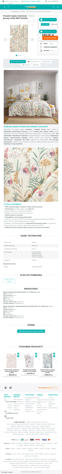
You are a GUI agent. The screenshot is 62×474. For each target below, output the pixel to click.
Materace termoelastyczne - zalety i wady (40, 463)
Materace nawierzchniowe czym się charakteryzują (43, 461)
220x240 (47, 448)
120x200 (49, 443)
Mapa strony (28, 409)
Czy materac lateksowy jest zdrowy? (22, 467)
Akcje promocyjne (42, 407)
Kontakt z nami (29, 411)
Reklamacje (17, 409)
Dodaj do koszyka (50, 38)
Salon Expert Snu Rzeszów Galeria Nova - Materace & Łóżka (23, 424)
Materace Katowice (44, 426)
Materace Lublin (50, 428)
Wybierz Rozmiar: (47, 19)
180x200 (26, 445)
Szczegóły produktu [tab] (18, 61)
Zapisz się (54, 387)
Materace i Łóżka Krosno (32, 426)
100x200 (43, 443)
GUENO (13, 443)
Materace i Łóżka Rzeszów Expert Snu (37, 422)
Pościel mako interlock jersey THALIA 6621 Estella (11, 371)
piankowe (53, 454)
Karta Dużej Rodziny (42, 400)
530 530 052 (55, 1)
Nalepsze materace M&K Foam (18, 463)
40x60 (19, 454)
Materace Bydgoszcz (18, 434)
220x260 (53, 448)
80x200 (32, 443)
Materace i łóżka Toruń (28, 430)
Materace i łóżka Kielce (17, 426)
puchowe (46, 454)
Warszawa (39, 430)
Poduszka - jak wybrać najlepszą (20, 465)
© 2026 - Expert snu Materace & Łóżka (31, 471)
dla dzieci (35, 456)
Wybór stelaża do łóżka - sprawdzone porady (15, 461)
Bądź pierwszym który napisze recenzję (31, 331)
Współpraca (51, 404)
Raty (38, 397)
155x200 (24, 448)
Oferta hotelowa (53, 408)
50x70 (32, 454)
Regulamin (28, 400)
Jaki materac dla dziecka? (32, 459)
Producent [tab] (27, 65)
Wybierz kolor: (46, 31)
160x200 (20, 445)
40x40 (14, 454)
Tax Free (39, 405)
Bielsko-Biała (36, 428)
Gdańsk (43, 428)
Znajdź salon (9, 418)
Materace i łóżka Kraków (48, 424)
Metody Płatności (19, 401)
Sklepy (50, 406)
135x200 (13, 448)
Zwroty (16, 407)
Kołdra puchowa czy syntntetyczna (40, 465)
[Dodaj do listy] (30, 21)
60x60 (27, 454)
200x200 (32, 445)
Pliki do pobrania (29, 404)
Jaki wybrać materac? (18, 459)
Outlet (38, 413)
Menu (4, 7)
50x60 (23, 454)
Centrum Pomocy (19, 403)
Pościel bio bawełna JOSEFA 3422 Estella (29, 370)
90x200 (38, 443)
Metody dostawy (18, 399)
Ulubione (54, 7)
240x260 (31, 450)
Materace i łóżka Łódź (11, 432)
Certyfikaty (51, 400)
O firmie (50, 397)
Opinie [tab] (37, 65)
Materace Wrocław (23, 432)
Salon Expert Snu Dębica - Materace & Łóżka (19, 428)
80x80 (41, 454)
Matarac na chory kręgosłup (48, 459)
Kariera (50, 402)
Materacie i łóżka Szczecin (36, 432)
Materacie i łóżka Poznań (14, 430)
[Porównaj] (18, 354)
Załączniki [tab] (47, 61)
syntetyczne (27, 456)
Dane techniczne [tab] (34, 61)
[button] (33, 21)
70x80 (37, 454)
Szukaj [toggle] (8, 7)
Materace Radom (44, 434)
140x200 (55, 443)
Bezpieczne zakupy (30, 402)
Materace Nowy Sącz (51, 432)
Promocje (39, 411)
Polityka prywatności (31, 397)
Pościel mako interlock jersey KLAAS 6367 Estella (47, 371)
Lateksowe (26, 443)
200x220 (41, 448)
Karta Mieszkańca (42, 409)
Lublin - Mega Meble (48, 430)
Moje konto (17, 405)
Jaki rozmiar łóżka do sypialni (42, 467)
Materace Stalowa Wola (32, 434)
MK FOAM (19, 443)
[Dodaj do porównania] (28, 21)
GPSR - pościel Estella (9, 280)
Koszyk (58, 7)
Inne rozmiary (40, 445)
